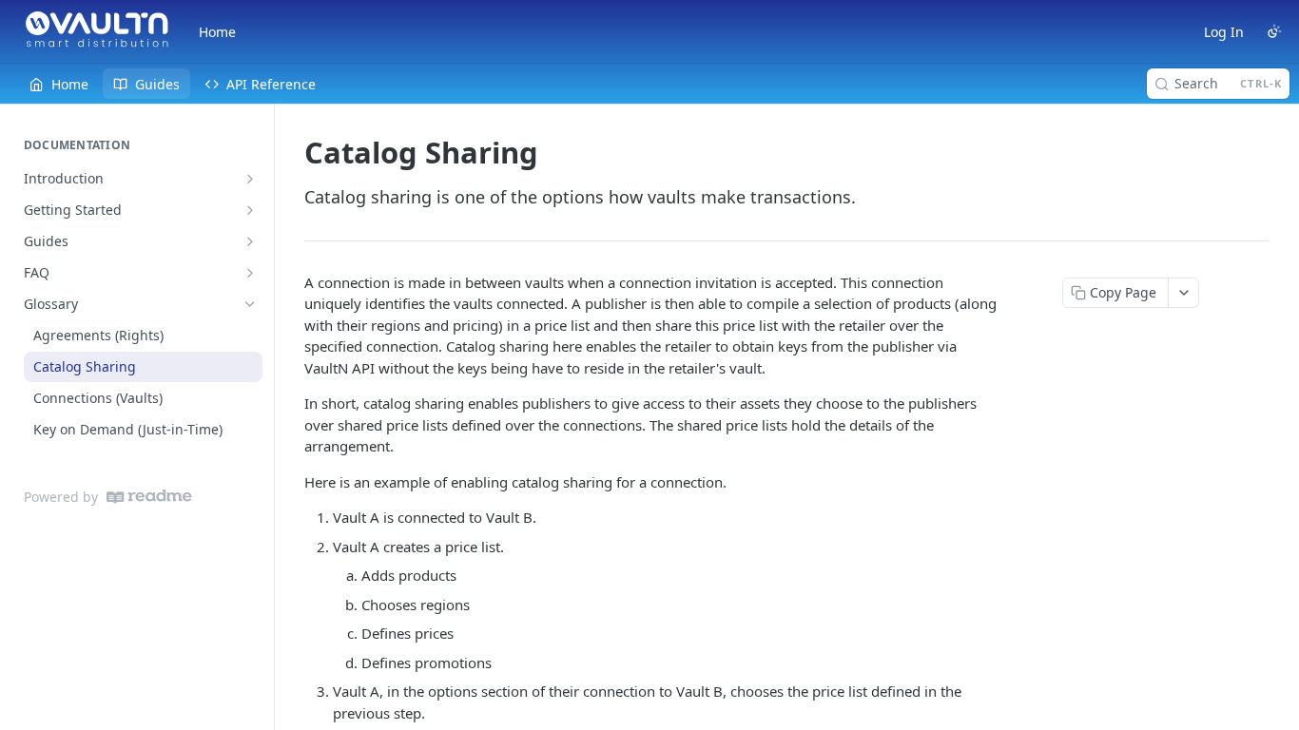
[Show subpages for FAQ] (250, 272)
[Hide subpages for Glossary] (250, 304)
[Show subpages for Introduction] (250, 178)
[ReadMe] (149, 497)
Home (217, 32)
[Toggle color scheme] (1274, 31)
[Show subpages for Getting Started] (250, 210)
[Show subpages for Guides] (250, 241)
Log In (1224, 32)
